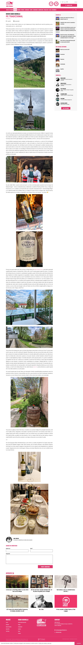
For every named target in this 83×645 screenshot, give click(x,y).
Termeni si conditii (8, 639)
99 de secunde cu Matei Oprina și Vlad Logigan (65, 610)
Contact (75, 2)
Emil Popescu (16, 538)
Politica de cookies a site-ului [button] (45, 643)
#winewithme (8, 18)
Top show (7, 631)
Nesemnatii (54, 9)
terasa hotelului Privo (38, 269)
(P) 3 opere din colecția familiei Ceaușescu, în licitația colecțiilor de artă (17, 610)
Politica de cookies (23, 639)
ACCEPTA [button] (79, 643)
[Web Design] (41, 639)
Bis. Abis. (41, 609)
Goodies (19, 629)
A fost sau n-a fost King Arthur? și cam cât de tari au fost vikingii (17, 590)
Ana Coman (62, 98)
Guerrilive (27, 9)
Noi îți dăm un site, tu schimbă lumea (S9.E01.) (66, 590)
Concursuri (35, 9)
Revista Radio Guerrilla (13, 13)
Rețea (50, 9)
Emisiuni (18, 9)
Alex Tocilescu (63, 88)
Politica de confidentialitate (16, 639)
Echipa (31, 9)
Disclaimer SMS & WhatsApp (20, 640)
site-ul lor (35, 367)
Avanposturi (40, 9)
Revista (15, 9)
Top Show (11, 9)
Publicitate (46, 9)
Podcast (22, 9)
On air (7, 9)
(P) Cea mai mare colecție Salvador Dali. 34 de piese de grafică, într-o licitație (41, 590)
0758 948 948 (58, 632)
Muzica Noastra (8, 626)
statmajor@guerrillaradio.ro (61, 630)
